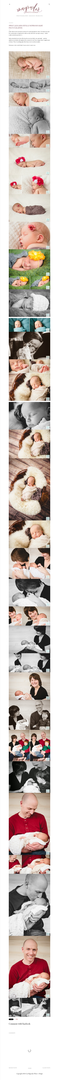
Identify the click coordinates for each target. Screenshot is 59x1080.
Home (29, 1068)
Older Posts (46, 1068)
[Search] (49, 4)
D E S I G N (32, 16)
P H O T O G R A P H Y (22, 16)
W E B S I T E (39, 16)
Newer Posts (13, 1068)
